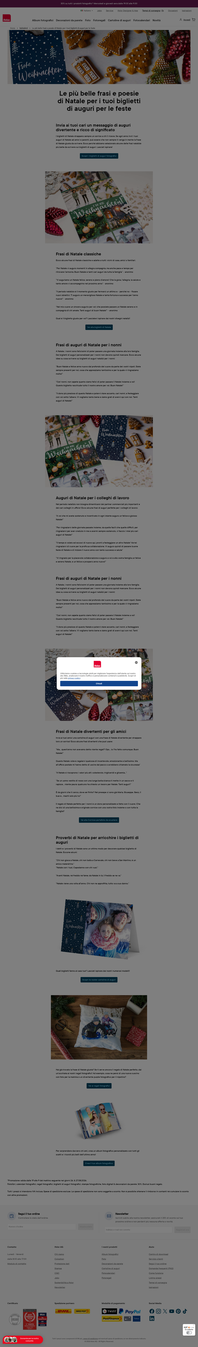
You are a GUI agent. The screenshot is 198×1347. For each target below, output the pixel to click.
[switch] (189, 1332)
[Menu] (193, 1325)
